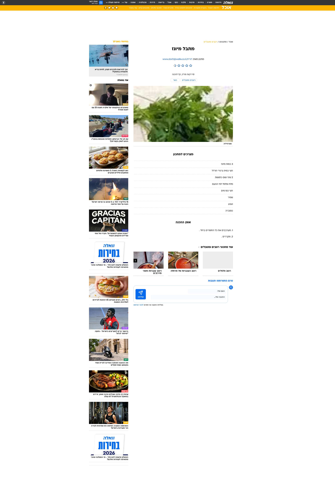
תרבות (192, 3)
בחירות (201, 3)
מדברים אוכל (168, 8)
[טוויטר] (109, 7)
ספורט (209, 3)
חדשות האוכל (213, 8)
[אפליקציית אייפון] (113, 7)
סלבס (183, 3)
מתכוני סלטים (156, 8)
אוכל (169, 3)
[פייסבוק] (105, 7)
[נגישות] (3, 2)
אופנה (133, 3)
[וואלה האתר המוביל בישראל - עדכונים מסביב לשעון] (228, 2)
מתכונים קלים (144, 8)
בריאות (161, 3)
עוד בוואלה (122, 80)
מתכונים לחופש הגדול (183, 8)
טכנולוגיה (143, 3)
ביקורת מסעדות (200, 8)
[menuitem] (216, 2)
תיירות (152, 3)
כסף (176, 3)
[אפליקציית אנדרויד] (116, 7)
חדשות (218, 3)
